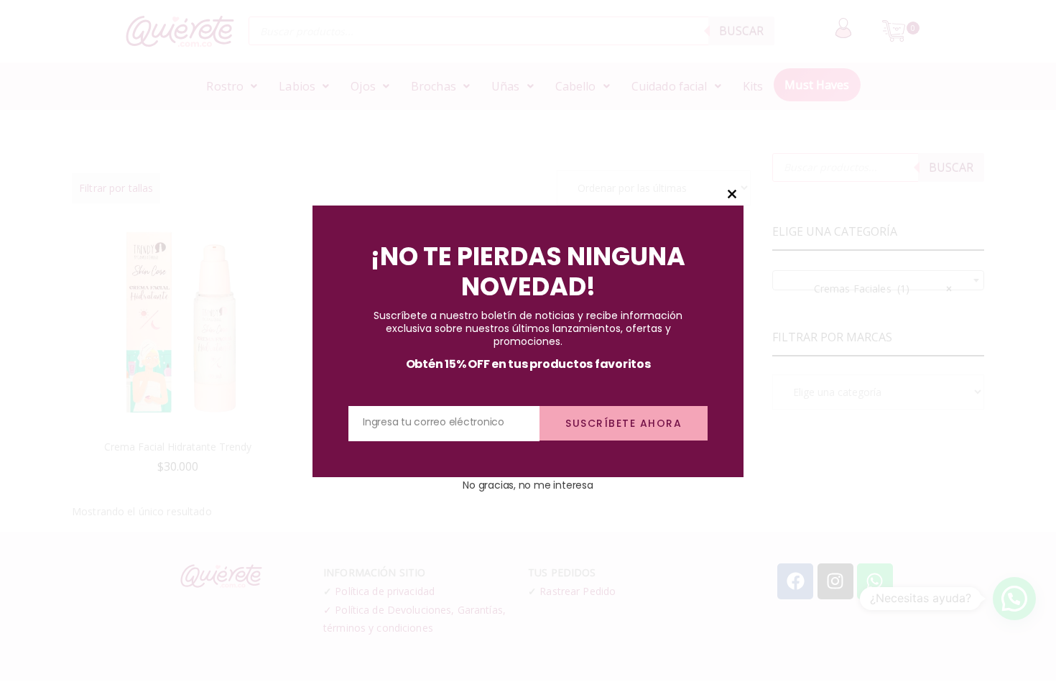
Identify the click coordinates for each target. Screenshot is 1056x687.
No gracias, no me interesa (528, 485)
